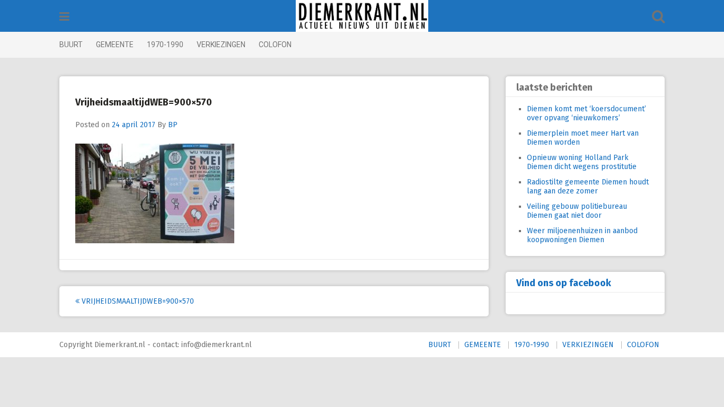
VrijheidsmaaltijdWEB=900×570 (137, 301)
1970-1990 (165, 44)
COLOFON (275, 44)
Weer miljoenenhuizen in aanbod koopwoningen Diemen (582, 235)
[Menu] (64, 17)
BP (173, 124)
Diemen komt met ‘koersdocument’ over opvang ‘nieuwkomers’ (586, 113)
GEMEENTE (115, 44)
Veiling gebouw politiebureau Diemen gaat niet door (577, 211)
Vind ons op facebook (563, 283)
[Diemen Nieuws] (362, 16)
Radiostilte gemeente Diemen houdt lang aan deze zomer (588, 187)
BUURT (71, 44)
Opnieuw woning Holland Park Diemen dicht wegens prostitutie (582, 162)
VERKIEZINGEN (221, 44)
